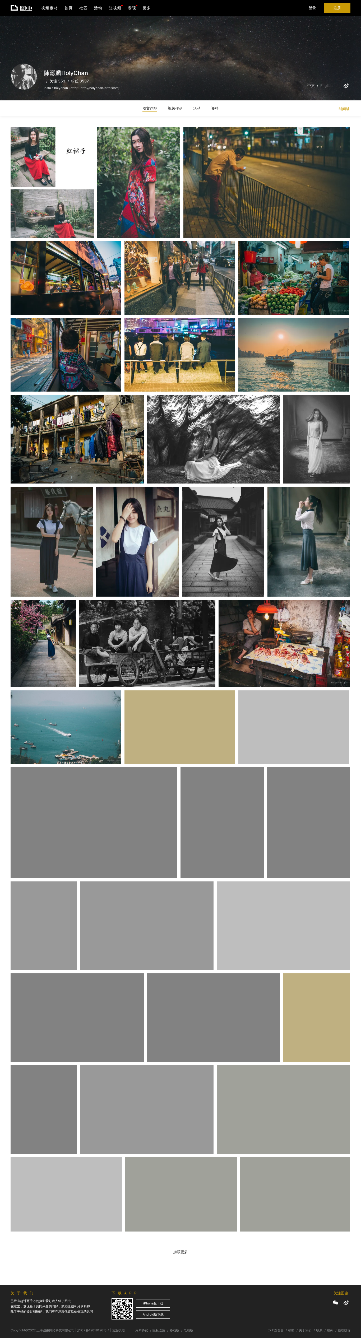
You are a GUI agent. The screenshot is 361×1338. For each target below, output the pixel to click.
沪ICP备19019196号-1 (93, 1330)
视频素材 (49, 8)
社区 (83, 8)
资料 (215, 108)
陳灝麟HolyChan (31, 140)
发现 (132, 8)
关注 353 (57, 81)
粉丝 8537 (80, 81)
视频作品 (175, 108)
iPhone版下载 (153, 1303)
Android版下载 (153, 1314)
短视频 (115, 8)
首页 (68, 8)
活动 (98, 8)
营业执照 (118, 1330)
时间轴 (344, 108)
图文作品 (149, 108)
